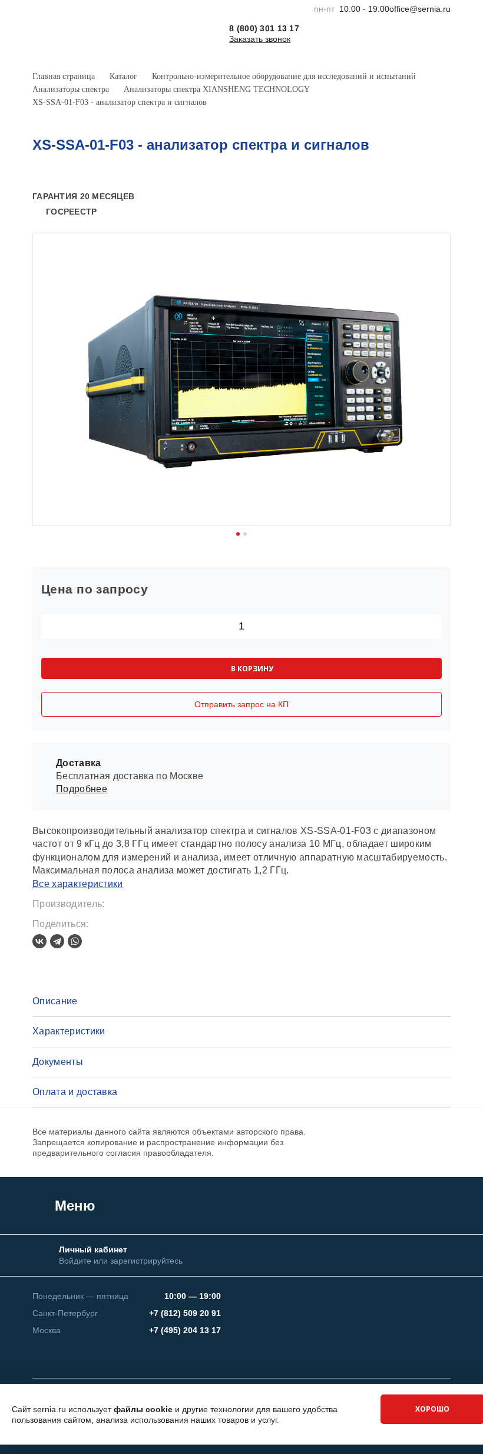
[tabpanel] (241, 379)
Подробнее (81, 789)
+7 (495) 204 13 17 (185, 1330)
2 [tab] (245, 534)
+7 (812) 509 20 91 (185, 1313)
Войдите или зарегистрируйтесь (121, 1260)
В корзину (252, 669)
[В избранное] (444, 197)
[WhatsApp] (75, 941)
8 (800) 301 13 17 (264, 28)
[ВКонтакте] (39, 941)
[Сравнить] (425, 197)
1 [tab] (238, 534)
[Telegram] (57, 941)
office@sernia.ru (420, 9)
